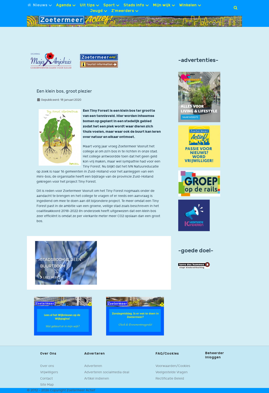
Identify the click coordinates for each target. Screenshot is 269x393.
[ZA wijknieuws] (63, 316)
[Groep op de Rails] (199, 183)
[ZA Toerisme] (99, 61)
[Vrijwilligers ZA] (199, 146)
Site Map (47, 385)
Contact (46, 379)
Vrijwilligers (49, 372)
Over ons (47, 366)
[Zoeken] (235, 7)
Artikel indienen (96, 379)
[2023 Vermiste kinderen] (194, 215)
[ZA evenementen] (135, 316)
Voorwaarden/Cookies (173, 366)
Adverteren (93, 366)
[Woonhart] (199, 97)
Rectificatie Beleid (170, 379)
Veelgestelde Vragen (172, 372)
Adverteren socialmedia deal (106, 372)
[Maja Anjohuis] (51, 61)
